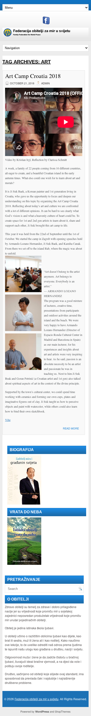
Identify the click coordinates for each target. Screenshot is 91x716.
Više (7, 420)
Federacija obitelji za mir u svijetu (36, 699)
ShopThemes (63, 711)
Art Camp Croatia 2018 (33, 76)
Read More (71, 428)
